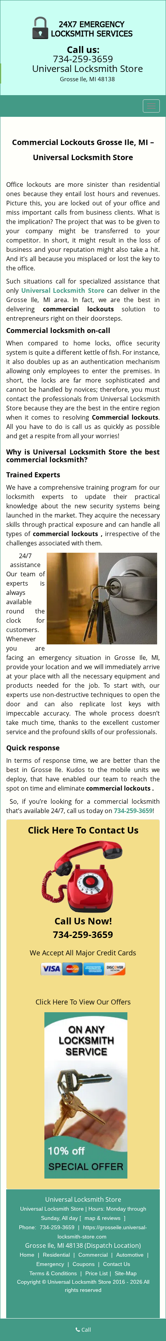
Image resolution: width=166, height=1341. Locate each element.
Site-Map (126, 1273)
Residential (56, 1255)
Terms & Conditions (53, 1273)
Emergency (50, 1264)
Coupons (84, 1264)
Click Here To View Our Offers (83, 1001)
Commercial (93, 1255)
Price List (96, 1273)
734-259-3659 (83, 58)
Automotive (130, 1255)
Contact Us (116, 1264)
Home (27, 1255)
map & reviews (103, 1218)
